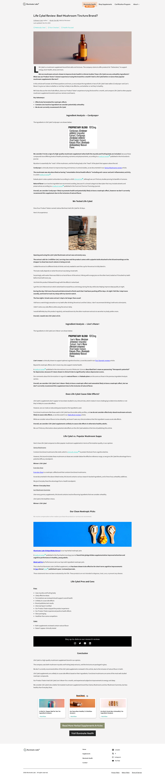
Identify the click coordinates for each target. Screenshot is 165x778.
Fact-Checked (54, 27)
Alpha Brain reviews (74, 415)
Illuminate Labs (31, 772)
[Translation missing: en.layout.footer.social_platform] (75, 643)
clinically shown (73, 452)
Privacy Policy (115, 772)
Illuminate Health (90, 4)
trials (45, 569)
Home (84, 749)
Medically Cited (40, 27)
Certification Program (122, 4)
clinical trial (78, 179)
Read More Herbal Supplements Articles (82, 725)
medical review (104, 156)
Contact (84, 763)
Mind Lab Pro (38, 562)
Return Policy (126, 772)
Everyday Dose (38, 472)
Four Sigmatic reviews (102, 360)
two (36, 569)
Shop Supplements (105, 4)
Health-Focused (68, 27)
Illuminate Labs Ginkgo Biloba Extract (47, 551)
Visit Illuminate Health (82, 733)
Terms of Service (137, 772)
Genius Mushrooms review (113, 168)
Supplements (86, 754)
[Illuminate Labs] (31, 4)
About (135, 4)
